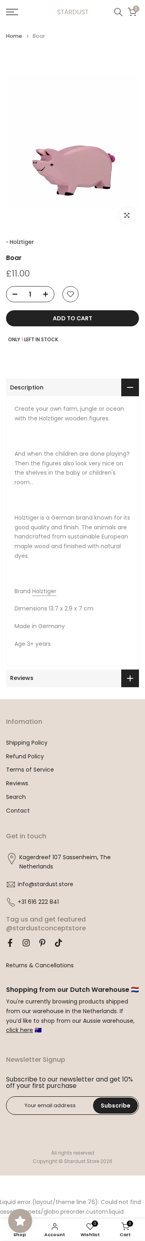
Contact (18, 811)
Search (16, 797)
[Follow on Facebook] (10, 943)
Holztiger (22, 242)
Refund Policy (25, 756)
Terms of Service (30, 770)
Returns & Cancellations (40, 965)
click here (19, 1030)
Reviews (17, 783)
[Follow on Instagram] (26, 943)
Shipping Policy (27, 743)
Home (14, 36)
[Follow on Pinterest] (42, 943)
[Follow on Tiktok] (58, 943)
